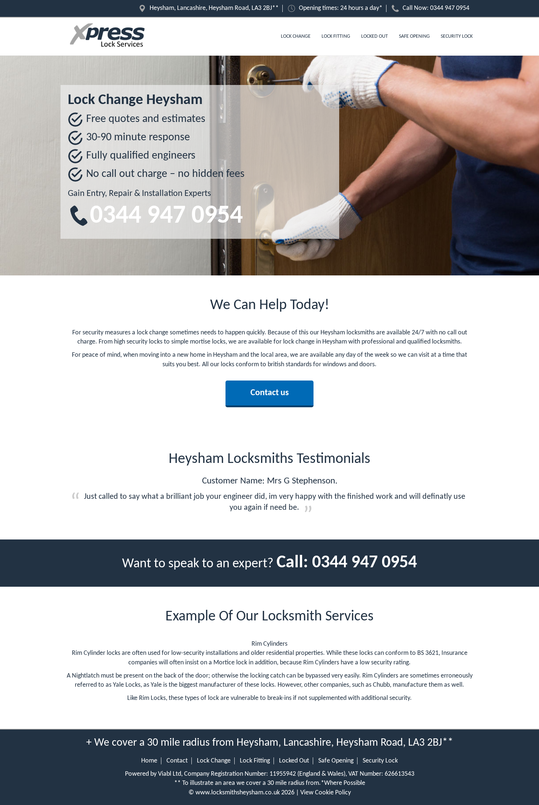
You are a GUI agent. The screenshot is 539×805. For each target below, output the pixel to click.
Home (149, 760)
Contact (177, 760)
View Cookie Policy (325, 792)
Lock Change (296, 36)
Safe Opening (414, 36)
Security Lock (457, 36)
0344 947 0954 (449, 8)
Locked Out (374, 36)
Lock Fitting (336, 36)
